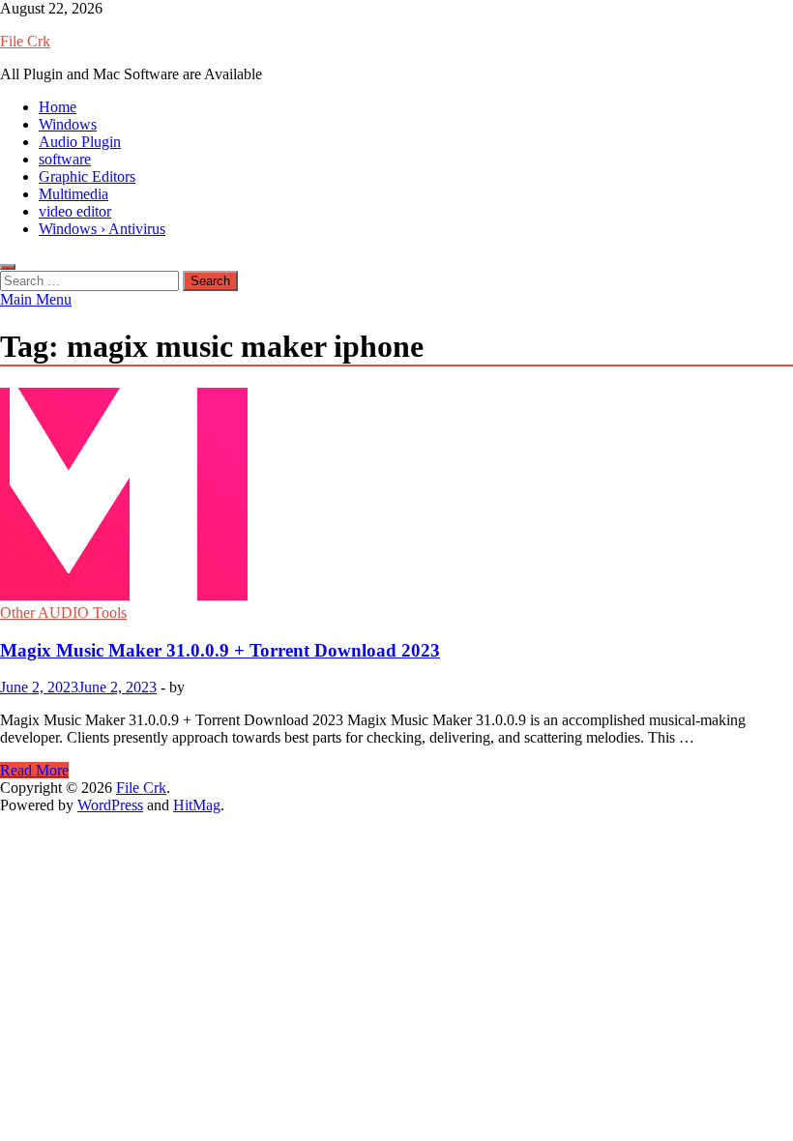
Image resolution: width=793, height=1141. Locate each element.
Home (57, 107)
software (65, 159)
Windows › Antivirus (102, 228)
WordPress (110, 805)
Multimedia (73, 194)
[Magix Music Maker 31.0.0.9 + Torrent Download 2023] (396, 496)
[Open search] (7, 267)
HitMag (196, 805)
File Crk (25, 41)
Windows (68, 124)
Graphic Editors (87, 176)
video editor (75, 211)
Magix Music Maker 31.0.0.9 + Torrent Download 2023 (220, 650)
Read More (34, 770)
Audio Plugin (80, 141)
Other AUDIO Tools (63, 612)
